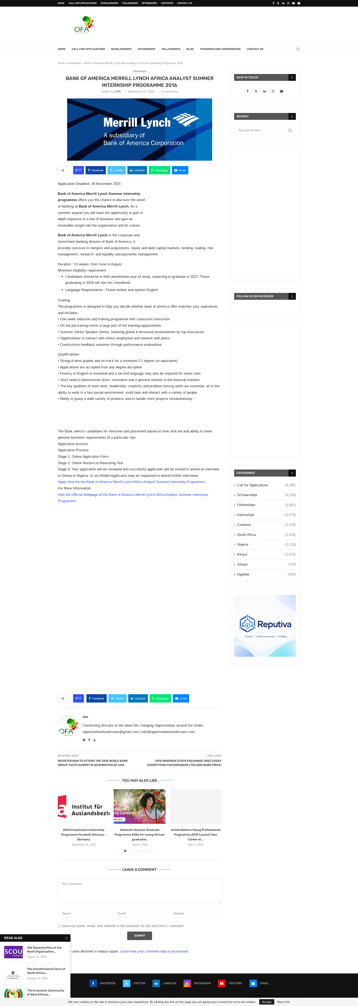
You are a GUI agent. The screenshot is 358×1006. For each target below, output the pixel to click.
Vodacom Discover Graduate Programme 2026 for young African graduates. (140, 834)
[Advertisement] (224, 24)
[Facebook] (273, 3)
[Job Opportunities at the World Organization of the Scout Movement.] (13, 952)
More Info (283, 1001)
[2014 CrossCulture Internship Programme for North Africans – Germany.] (84, 806)
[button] (63, 820)
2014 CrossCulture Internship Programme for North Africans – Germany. (83, 834)
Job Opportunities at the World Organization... (44, 949)
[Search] (298, 49)
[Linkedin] (283, 3)
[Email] (299, 3)
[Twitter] (278, 3)
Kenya (266, 554)
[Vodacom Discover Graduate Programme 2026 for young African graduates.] (140, 806)
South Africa (266, 535)
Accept (266, 1002)
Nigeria (266, 544)
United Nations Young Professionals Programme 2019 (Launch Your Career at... (196, 834)
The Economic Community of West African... (45, 992)
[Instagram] (288, 3)
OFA (118, 91)
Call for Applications (83, 3)
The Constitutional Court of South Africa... (46, 971)
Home (61, 3)
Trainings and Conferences (220, 49)
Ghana (266, 564)
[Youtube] (293, 3)
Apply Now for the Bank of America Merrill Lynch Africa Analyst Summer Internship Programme (131, 482)
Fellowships (130, 3)
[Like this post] (79, 170)
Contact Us (184, 3)
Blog (190, 49)
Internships (149, 3)
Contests (167, 3)
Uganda (266, 574)
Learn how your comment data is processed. (154, 951)
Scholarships (109, 3)
